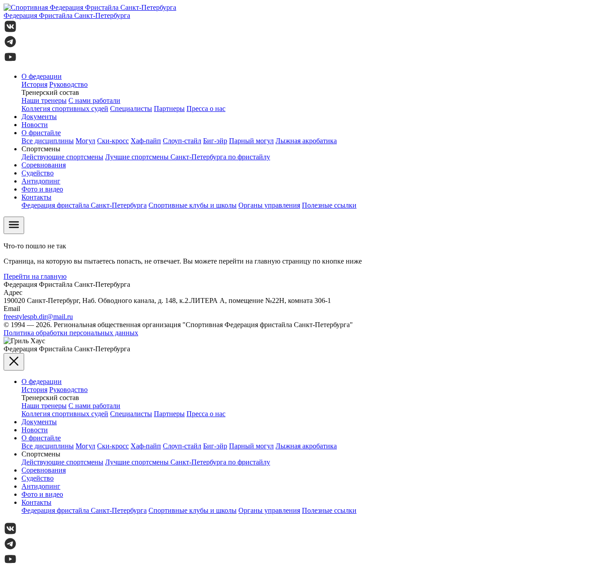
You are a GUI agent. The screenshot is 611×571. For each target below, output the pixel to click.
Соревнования (43, 165)
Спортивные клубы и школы (193, 205)
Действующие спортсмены (62, 157)
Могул (85, 141)
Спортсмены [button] (40, 149)
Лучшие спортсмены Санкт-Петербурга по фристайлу (187, 157)
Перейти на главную (35, 276)
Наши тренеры (44, 100)
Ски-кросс (113, 141)
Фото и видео (42, 189)
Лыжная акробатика (306, 141)
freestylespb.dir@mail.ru (38, 316)
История (34, 84)
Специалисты (131, 108)
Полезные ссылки (329, 205)
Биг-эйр (215, 141)
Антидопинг (40, 181)
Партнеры (169, 108)
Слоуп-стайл (182, 141)
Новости (34, 124)
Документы (39, 116)
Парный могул (251, 141)
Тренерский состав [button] (50, 92)
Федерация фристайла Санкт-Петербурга (84, 205)
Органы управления (269, 205)
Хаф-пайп (146, 141)
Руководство (68, 84)
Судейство (37, 173)
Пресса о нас (206, 108)
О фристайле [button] (41, 132)
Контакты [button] (36, 197)
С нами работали (94, 100)
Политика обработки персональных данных (71, 333)
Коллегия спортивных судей (64, 108)
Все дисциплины (47, 141)
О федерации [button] (41, 76)
